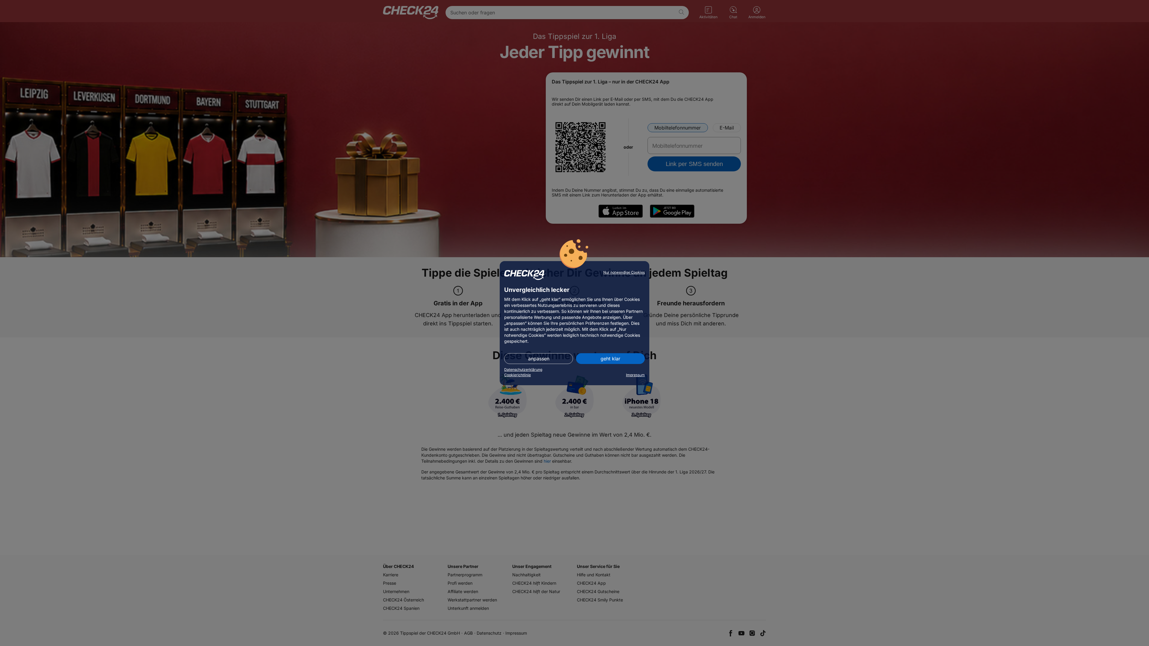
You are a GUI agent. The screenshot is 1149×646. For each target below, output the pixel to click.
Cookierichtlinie (517, 375)
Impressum (635, 375)
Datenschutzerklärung (523, 369)
